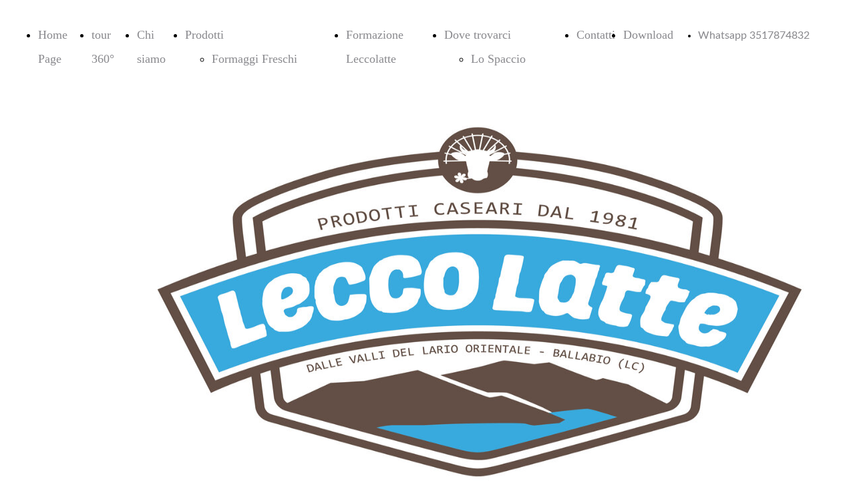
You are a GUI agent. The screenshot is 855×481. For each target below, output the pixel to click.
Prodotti (204, 34)
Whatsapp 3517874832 (754, 35)
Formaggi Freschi (254, 58)
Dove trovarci (477, 34)
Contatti (595, 34)
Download (648, 34)
